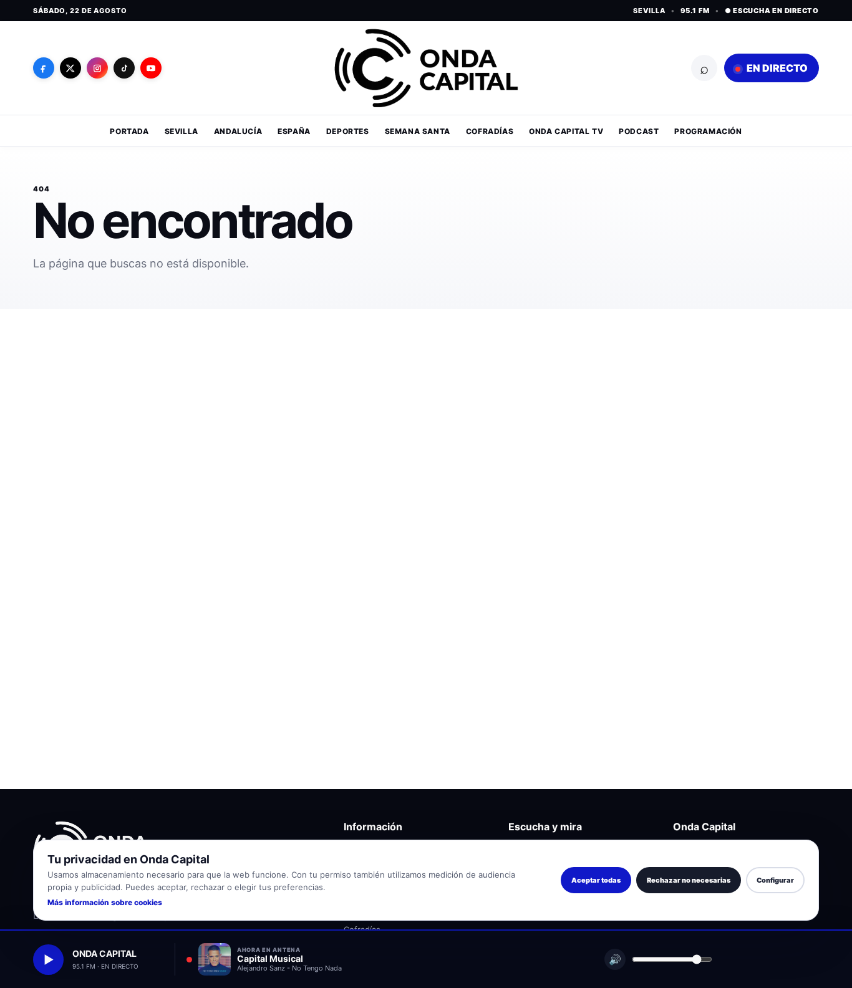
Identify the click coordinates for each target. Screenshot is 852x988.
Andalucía (238, 131)
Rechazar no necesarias (688, 880)
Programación (708, 131)
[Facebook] (43, 68)
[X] (70, 68)
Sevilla (181, 131)
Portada (129, 131)
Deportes (347, 131)
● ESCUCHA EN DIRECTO (772, 10)
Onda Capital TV (566, 131)
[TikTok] (124, 68)
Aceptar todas (596, 880)
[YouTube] (151, 68)
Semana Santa (417, 131)
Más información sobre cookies (104, 902)
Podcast (639, 131)
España (294, 131)
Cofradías (489, 131)
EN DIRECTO (776, 68)
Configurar (775, 880)
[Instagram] (97, 68)
